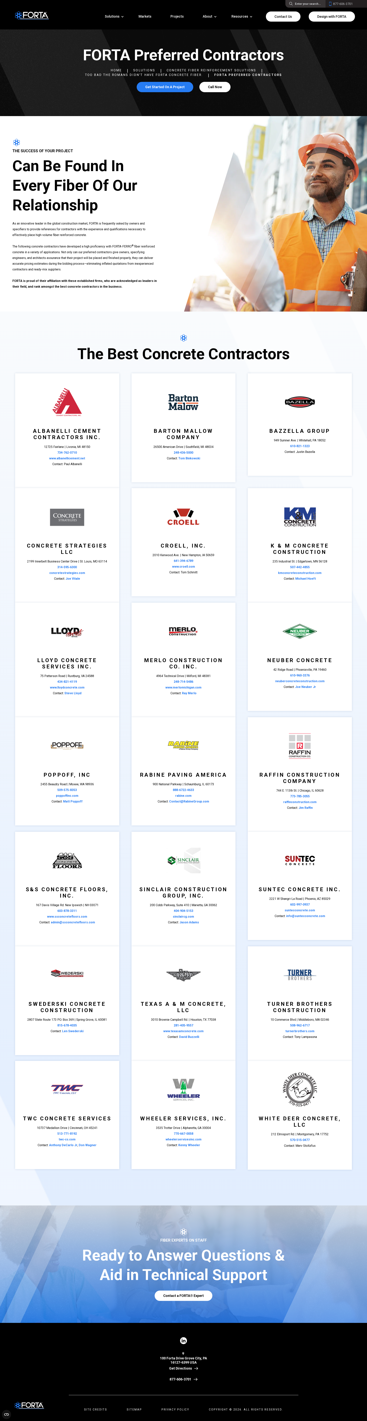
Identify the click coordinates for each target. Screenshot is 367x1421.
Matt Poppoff (73, 801)
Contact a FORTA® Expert (183, 1296)
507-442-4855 (300, 567)
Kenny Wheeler (189, 1145)
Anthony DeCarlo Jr (63, 1145)
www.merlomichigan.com (183, 687)
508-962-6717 (300, 1025)
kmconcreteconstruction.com (300, 573)
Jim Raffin (306, 808)
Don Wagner (88, 1145)
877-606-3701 (180, 1379)
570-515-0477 (300, 1140)
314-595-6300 (67, 567)
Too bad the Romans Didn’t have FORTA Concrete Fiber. (144, 75)
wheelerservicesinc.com (183, 1139)
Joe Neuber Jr (305, 687)
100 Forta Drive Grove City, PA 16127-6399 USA (183, 1360)
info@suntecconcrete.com (305, 916)
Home (116, 70)
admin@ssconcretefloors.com (73, 922)
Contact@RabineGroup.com (189, 801)
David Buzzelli (189, 1037)
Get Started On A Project (165, 87)
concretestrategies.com (67, 573)
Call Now (215, 87)
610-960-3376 (300, 675)
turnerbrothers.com (299, 1031)
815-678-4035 (67, 1025)
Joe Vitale (73, 578)
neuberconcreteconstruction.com (300, 681)
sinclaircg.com (183, 916)
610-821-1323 (300, 446)
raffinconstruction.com (300, 802)
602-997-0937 (300, 904)
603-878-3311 (67, 911)
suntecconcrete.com (300, 910)
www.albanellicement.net (67, 458)
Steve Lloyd (72, 693)
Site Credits (95, 1409)
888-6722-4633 (183, 790)
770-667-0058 (183, 1133)
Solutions (144, 70)
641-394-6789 (183, 561)
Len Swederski (73, 1031)
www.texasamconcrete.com (183, 1031)
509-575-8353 (67, 790)
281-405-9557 (183, 1025)
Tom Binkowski (189, 458)
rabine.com (183, 796)
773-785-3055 (300, 796)
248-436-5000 (183, 452)
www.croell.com (183, 566)
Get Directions (180, 1368)
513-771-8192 (67, 1133)
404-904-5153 (183, 911)
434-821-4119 (67, 682)
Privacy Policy (175, 1409)
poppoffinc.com (67, 796)
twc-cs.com (67, 1139)
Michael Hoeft (305, 578)
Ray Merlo (189, 693)
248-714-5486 (183, 682)
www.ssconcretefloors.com (67, 916)
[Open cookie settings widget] (6, 1414)
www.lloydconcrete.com (67, 687)
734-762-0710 (67, 452)
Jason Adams (189, 922)
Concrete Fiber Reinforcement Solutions (211, 70)
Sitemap (134, 1409)
